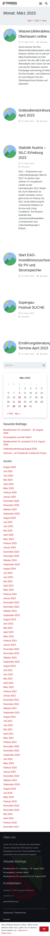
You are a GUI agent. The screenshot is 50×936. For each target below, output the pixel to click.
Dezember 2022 (11, 649)
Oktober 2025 (10, 509)
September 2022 (11, 662)
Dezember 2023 (11, 602)
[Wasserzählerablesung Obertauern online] (9, 35)
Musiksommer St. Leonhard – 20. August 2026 (23, 868)
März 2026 (8, 488)
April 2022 (8, 683)
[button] (41, 3)
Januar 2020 (9, 772)
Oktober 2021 (10, 708)
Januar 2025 (9, 547)
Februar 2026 (10, 492)
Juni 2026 (8, 475)
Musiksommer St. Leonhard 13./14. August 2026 (24, 876)
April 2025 (8, 535)
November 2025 (11, 505)
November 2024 (11, 556)
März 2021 (8, 738)
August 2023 (9, 619)
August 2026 (9, 467)
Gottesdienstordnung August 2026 (20, 449)
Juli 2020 (7, 759)
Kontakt (6, 919)
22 (19, 402)
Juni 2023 (8, 623)
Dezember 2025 (11, 501)
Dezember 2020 (11, 746)
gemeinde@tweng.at (11, 901)
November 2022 (11, 653)
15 (19, 397)
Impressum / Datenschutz (14, 912)
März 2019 (8, 797)
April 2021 (8, 734)
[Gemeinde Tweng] (9, 3)
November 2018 (11, 810)
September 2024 (11, 564)
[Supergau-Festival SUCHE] (9, 306)
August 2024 (9, 568)
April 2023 (8, 632)
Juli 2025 (7, 522)
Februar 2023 (10, 640)
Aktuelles (44, 42)
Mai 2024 (7, 581)
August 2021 (9, 717)
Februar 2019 (10, 801)
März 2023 (8, 636)
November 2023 (11, 607)
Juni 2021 (8, 725)
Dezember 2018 (11, 805)
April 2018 (8, 818)
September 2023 (11, 615)
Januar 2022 (9, 695)
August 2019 (9, 789)
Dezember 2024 (11, 552)
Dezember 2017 (11, 827)
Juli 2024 (7, 573)
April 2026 (8, 484)
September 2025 (11, 513)
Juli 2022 (7, 670)
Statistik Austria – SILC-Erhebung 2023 (32, 152)
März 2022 (8, 687)
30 (25, 406)
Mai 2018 (7, 814)
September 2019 (11, 784)
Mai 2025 (7, 530)
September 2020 (11, 755)
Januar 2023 (9, 645)
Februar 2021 (10, 742)
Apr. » (18, 413)
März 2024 (8, 590)
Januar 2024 (9, 598)
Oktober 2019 (10, 780)
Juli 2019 (7, 793)
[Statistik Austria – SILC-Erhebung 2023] (9, 151)
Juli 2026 (7, 471)
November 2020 (11, 750)
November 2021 (11, 704)
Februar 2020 (10, 767)
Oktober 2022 (10, 657)
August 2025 (9, 518)
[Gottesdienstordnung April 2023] (9, 114)
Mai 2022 (7, 678)
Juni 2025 (8, 526)
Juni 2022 (8, 674)
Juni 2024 (8, 577)
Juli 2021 (7, 721)
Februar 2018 (10, 822)
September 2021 (11, 712)
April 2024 (8, 585)
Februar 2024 (10, 594)
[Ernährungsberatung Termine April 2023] (9, 347)
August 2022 (9, 666)
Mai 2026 (7, 480)
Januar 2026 (9, 497)
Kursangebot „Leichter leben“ (17, 437)
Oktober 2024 (10, 560)
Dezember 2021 (11, 700)
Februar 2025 (10, 543)
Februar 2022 (10, 691)
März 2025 (8, 539)
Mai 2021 (7, 729)
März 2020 (8, 763)
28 (14, 406)
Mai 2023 (7, 628)
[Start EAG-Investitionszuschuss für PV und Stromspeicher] (9, 258)
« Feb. (10, 413)
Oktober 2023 (10, 611)
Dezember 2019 (11, 776)
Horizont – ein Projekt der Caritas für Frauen (25, 453)
